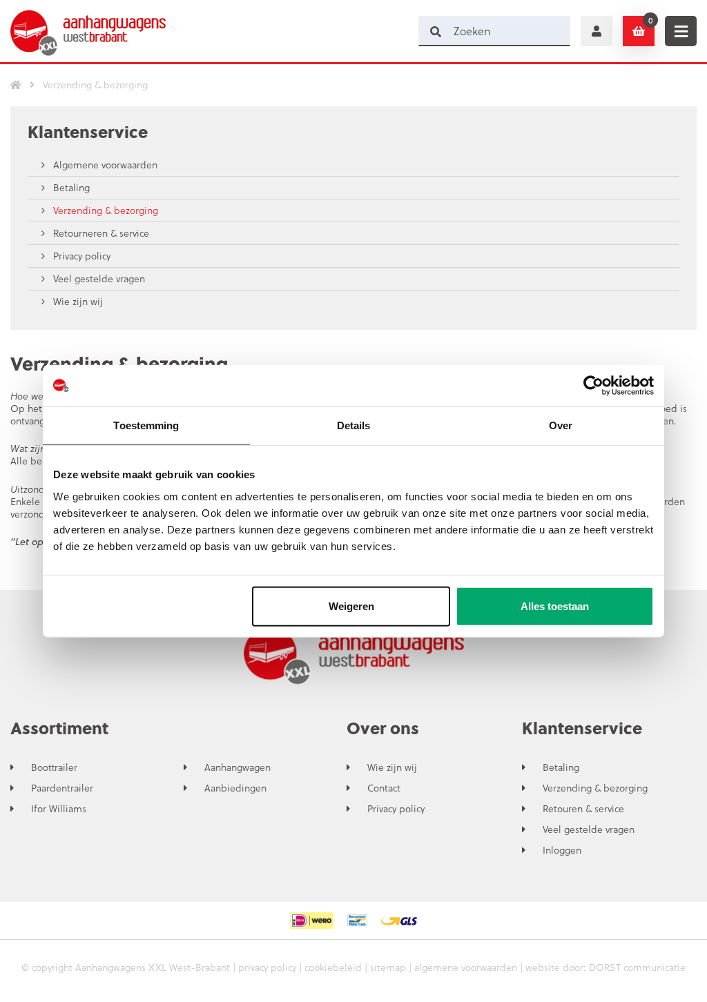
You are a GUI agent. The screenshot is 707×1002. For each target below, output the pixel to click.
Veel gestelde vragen (97, 278)
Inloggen (562, 850)
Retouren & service (583, 808)
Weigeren (351, 605)
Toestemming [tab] (146, 425)
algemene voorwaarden (465, 967)
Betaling (70, 187)
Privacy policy (80, 255)
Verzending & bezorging (104, 210)
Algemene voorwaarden (103, 164)
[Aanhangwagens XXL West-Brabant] (88, 31)
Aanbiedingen (235, 788)
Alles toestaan (555, 605)
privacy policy (267, 967)
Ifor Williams (58, 808)
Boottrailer (54, 767)
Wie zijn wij (76, 301)
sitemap (388, 967)
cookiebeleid (333, 967)
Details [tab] (354, 425)
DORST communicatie (637, 967)
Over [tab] (560, 425)
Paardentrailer (62, 788)
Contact (383, 788)
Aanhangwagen (237, 767)
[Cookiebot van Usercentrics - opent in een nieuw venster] (593, 385)
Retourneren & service (99, 233)
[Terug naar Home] (15, 84)
